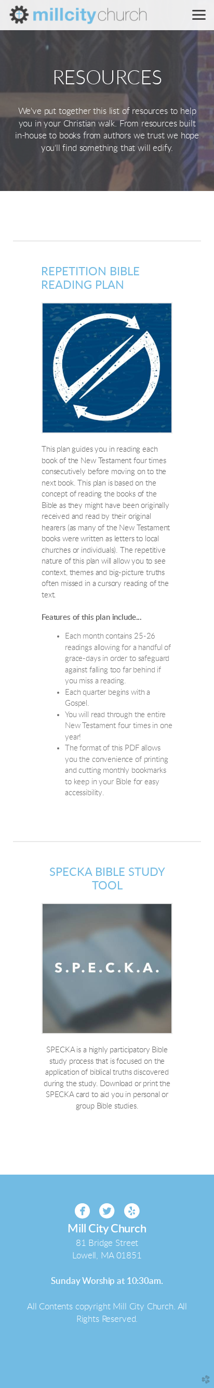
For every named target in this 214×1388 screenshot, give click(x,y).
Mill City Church (107, 1229)
